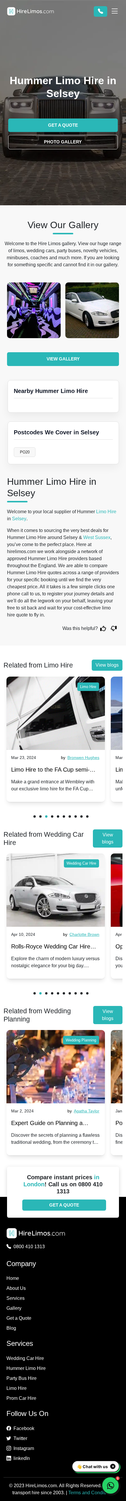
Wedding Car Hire (81, 863)
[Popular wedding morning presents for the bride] (55, 1066)
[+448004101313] (100, 11)
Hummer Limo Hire (26, 1368)
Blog (11, 1328)
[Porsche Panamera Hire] (93, 310)
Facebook (23, 1428)
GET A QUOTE (63, 125)
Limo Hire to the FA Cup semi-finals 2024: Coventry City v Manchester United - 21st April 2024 (50, 770)
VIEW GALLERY (63, 358)
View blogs (107, 665)
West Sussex (96, 537)
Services (15, 1298)
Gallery (13, 1308)
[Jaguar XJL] (35, 310)
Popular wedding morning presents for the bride (44, 1124)
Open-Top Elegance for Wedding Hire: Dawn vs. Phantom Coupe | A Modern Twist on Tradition (53, 947)
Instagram (23, 1448)
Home (12, 1278)
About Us (16, 1288)
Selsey (19, 518)
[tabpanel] (55, 739)
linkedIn (21, 1458)
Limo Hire (106, 511)
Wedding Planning (81, 1040)
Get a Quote (18, 1318)
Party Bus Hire (21, 1378)
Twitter (20, 1438)
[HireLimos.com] (30, 11)
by (82, 757)
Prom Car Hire (21, 1398)
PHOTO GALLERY (63, 141)
